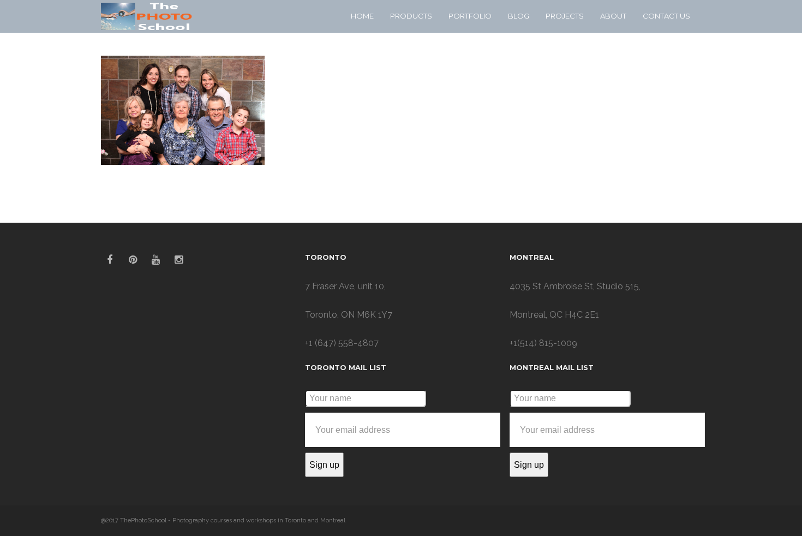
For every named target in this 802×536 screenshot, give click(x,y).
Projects (565, 15)
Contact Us (666, 15)
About (613, 15)
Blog (518, 15)
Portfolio (470, 15)
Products (411, 15)
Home (362, 15)
